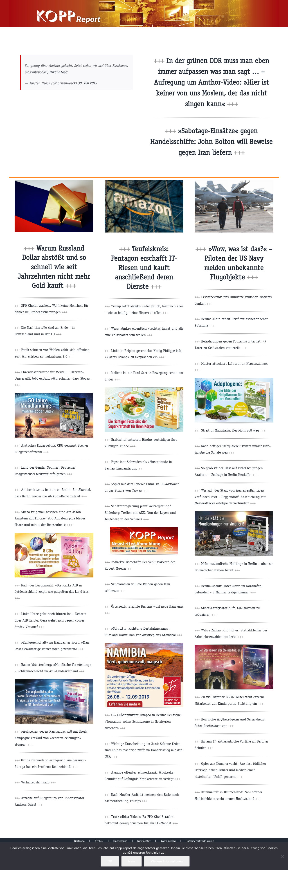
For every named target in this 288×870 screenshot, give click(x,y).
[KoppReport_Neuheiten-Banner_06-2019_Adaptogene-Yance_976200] (234, 380)
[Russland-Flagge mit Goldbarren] (54, 182)
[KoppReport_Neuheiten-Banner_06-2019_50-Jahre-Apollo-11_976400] (54, 395)
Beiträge (79, 841)
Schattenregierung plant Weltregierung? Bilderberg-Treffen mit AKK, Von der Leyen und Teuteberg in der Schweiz (140, 512)
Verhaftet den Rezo (38, 782)
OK (110, 861)
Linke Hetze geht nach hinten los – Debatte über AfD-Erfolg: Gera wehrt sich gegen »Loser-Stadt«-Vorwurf (50, 620)
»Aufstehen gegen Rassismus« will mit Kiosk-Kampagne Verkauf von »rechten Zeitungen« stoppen (51, 738)
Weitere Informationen (167, 861)
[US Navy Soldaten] (234, 182)
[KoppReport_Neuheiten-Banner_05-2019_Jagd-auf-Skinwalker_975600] (54, 681)
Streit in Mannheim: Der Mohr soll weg (233, 430)
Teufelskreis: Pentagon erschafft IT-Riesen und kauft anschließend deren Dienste (144, 267)
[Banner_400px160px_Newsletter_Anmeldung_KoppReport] (144, 529)
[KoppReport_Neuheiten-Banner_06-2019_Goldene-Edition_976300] (54, 534)
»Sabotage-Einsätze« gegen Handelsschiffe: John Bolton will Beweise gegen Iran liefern (211, 141)
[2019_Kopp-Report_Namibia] (144, 645)
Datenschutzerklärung (200, 841)
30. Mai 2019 (87, 83)
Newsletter (144, 841)
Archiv (98, 841)
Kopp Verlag (168, 841)
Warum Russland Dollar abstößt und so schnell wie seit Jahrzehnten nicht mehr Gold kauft (54, 267)
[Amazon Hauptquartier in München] (144, 182)
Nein (131, 861)
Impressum (120, 841)
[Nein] (282, 856)
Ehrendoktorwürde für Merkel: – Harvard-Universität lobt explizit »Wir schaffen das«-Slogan (52, 378)
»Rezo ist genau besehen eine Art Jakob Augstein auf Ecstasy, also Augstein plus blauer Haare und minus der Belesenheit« (50, 518)
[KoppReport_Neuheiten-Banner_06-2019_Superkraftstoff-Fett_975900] (144, 389)
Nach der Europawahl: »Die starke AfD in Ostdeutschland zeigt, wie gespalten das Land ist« (52, 591)
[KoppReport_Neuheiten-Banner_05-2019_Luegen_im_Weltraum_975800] (234, 513)
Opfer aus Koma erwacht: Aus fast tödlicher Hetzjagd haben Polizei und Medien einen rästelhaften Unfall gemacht (230, 770)
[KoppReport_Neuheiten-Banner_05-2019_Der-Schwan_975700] (234, 646)
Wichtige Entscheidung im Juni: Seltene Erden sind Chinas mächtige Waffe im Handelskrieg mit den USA (143, 750)
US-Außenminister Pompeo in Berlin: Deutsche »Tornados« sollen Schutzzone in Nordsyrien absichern (143, 721)
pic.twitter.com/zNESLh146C (46, 72)
